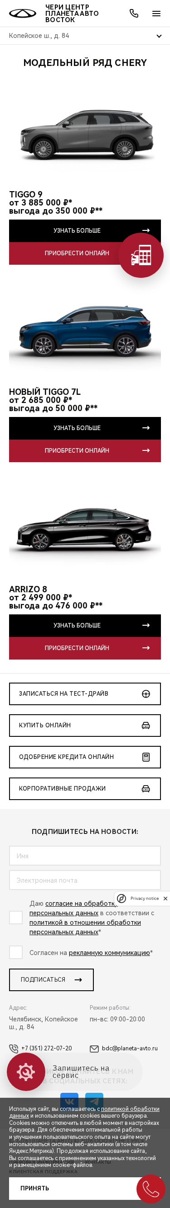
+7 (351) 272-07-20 (46, 1048)
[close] (165, 898)
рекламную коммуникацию (109, 952)
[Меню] (156, 13)
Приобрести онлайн (77, 253)
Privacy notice (145, 898)
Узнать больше (77, 231)
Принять (34, 1188)
